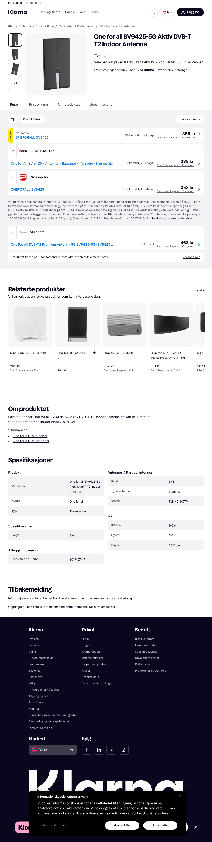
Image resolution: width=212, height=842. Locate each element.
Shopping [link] (28, 26)
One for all (77, 501)
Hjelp (94, 12)
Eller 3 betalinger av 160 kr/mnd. (175, 246)
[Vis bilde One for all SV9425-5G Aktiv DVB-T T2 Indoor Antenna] (15, 40)
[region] (107, 813)
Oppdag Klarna (50, 12)
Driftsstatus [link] (142, 664)
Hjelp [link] (85, 639)
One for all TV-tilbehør (30, 436)
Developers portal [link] (147, 658)
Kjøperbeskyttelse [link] (94, 664)
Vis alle (199, 290)
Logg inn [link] (87, 645)
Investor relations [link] (40, 728)
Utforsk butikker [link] (93, 658)
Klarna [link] (12, 26)
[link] (87, 750)
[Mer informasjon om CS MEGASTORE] (12, 151)
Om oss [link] (34, 639)
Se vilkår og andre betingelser (171, 218)
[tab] (14, 104)
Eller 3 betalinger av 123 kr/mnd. (176, 137)
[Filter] (12, 119)
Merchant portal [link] (145, 645)
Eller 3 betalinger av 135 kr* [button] (166, 370)
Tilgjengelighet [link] (38, 696)
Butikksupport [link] (144, 639)
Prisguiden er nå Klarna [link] (44, 690)
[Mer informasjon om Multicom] (12, 232)
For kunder (15, 3)
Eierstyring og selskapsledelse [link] (49, 721)
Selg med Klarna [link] (146, 651)
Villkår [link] (33, 651)
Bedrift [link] (142, 630)
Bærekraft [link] (35, 677)
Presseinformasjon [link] (41, 658)
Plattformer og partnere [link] (150, 670)
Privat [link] (88, 630)
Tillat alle (160, 825)
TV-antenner (193, 62)
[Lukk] (179, 795)
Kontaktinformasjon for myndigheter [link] (53, 715)
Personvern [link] (36, 664)
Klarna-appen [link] (91, 651)
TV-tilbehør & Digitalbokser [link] (76, 26)
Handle (70, 12)
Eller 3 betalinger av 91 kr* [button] (25, 370)
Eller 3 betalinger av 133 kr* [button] (120, 370)
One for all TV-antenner (31, 441)
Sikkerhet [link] (35, 670)
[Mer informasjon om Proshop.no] (12, 177)
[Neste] (198, 337)
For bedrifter (33, 3)
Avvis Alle (122, 825)
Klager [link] (86, 670)
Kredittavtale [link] (90, 677)
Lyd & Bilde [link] (46, 26)
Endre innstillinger (52, 826)
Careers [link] (34, 645)
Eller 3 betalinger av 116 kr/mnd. (175, 165)
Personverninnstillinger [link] (97, 683)
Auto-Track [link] (36, 702)
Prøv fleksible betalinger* (173, 70)
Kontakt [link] (34, 709)
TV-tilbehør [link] (106, 26)
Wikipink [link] (34, 683)
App (83, 12)
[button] (167, 12)
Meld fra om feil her (102, 607)
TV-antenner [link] (127, 26)
